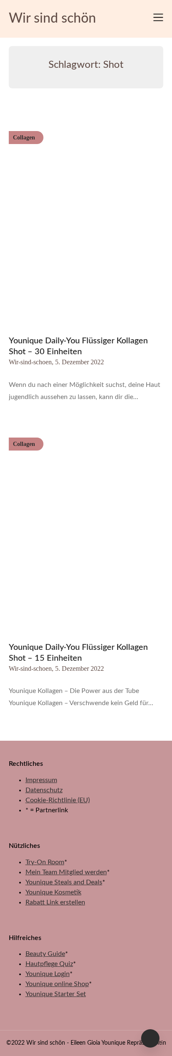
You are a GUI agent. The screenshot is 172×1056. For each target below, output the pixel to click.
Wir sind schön (52, 18)
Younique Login (47, 974)
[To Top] (150, 1038)
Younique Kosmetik (53, 892)
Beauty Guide (45, 953)
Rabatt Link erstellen (55, 902)
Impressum (41, 780)
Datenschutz (44, 790)
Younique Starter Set (55, 994)
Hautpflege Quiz (49, 964)
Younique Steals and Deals (63, 882)
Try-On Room (44, 862)
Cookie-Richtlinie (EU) (57, 800)
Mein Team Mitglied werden (66, 872)
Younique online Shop (57, 984)
